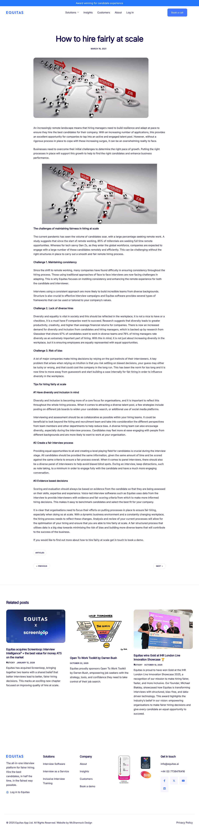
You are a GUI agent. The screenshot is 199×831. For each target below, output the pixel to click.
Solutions (70, 12)
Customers (103, 12)
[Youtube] (183, 780)
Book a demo (87, 786)
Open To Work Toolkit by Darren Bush (93, 658)
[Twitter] (174, 780)
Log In (130, 12)
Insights (88, 12)
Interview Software (54, 763)
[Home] (14, 12)
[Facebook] (164, 780)
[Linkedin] (164, 788)
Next (158, 566)
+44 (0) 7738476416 (173, 771)
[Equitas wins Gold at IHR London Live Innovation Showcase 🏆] (163, 629)
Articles (39, 553)
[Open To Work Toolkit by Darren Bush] (99, 630)
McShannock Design (80, 822)
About (118, 12)
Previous (42, 566)
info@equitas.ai (170, 763)
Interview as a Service (56, 771)
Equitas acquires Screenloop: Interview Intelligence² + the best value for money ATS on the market (34, 653)
